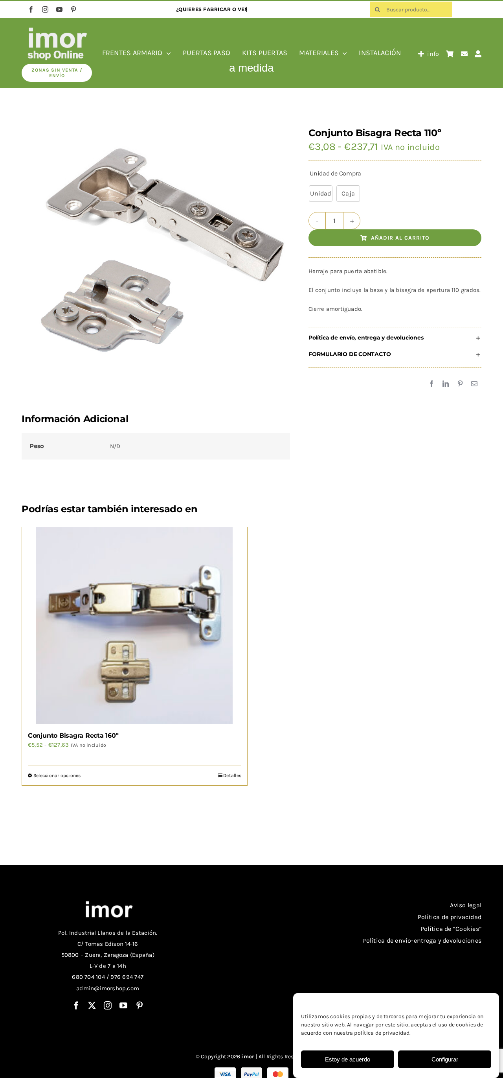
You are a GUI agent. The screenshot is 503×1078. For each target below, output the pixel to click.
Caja (348, 193)
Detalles (232, 775)
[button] (394, 338)
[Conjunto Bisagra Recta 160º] (134, 625)
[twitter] (92, 1006)
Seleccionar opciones (57, 775)
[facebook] (31, 9)
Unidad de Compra (335, 173)
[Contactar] (464, 53)
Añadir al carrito (400, 237)
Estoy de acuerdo (347, 1059)
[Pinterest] (460, 384)
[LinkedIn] (446, 384)
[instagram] (45, 9)
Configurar (444, 1059)
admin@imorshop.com (107, 988)
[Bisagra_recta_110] (154, 256)
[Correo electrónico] (474, 384)
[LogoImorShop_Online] (57, 28)
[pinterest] (73, 9)
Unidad (320, 193)
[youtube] (59, 9)
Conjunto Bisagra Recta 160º (73, 735)
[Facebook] (431, 384)
